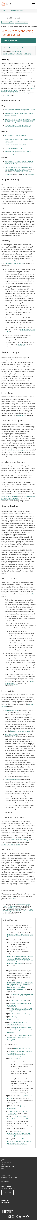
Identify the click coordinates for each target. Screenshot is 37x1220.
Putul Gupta (20, 53)
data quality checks (27, 594)
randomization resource (9, 496)
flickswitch (21, 345)
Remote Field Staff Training (19, 840)
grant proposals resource (19, 261)
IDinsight (30, 174)
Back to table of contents (12, 18)
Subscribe (7, 1192)
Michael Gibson (13, 48)
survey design (21, 415)
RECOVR (8, 95)
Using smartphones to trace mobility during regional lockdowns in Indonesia (20, 1030)
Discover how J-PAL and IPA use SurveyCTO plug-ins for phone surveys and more (20, 1141)
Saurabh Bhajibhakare (9, 53)
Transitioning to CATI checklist (15, 135)
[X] (17, 1216)
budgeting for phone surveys (14, 263)
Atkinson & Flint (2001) (14, 908)
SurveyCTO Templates (18, 1059)
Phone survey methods (20, 93)
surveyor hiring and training (11, 844)
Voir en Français (22, 22)
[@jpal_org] (13, 1216)
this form (13, 899)
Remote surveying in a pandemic (22, 995)
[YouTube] (24, 1216)
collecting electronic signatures (18, 450)
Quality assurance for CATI (14, 148)
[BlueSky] (20, 1216)
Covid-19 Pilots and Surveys (21, 1014)
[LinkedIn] (9, 1216)
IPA (23, 174)
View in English (7, 22)
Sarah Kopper (22, 48)
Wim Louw (28, 53)
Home (3, 11)
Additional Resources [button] (10, 920)
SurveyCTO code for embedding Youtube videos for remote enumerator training (19, 1053)
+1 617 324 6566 (6, 1175)
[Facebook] (27, 1216)
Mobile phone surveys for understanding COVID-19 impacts (18, 910)
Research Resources (16, 11)
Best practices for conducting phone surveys (20, 110)
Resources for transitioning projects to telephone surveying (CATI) (19, 1133)
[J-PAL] (7, 4)
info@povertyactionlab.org (9, 1177)
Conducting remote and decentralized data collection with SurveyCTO (19, 1037)
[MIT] (18, 1211)
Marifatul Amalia (16, 51)
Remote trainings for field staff (15, 145)
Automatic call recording (22, 1048)
